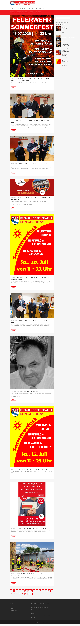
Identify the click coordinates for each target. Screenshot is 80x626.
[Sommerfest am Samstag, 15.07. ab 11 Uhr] (32, 436)
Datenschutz (12, 606)
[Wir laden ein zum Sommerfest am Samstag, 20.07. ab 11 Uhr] (32, 244)
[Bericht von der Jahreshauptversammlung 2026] (32, 106)
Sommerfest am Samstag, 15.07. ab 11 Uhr (32, 469)
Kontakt (11, 603)
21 (28, 593)
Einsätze (11, 608)
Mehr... (13, 87)
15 (11, 593)
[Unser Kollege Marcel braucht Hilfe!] (32, 504)
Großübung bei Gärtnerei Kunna (30, 573)
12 (45, 590)
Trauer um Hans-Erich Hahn (27, 391)
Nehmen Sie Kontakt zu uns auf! (62, 22)
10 (40, 590)
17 (17, 593)
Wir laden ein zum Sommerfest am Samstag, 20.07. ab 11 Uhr (65, 62)
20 (25, 593)
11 (42, 590)
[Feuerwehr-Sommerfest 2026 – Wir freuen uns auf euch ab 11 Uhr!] (32, 46)
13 (48, 590)
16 (14, 593)
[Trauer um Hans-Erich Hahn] (32, 362)
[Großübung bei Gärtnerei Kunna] (32, 557)
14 (51, 590)
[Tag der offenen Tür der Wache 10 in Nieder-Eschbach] (32, 187)
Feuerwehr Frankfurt (13, 610)
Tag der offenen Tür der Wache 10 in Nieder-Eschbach (65, 53)
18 (19, 593)
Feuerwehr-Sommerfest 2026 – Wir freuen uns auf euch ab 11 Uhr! (40, 604)
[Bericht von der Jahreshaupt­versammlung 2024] (32, 305)
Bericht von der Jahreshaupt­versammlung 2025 (65, 44)
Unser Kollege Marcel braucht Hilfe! (31, 528)
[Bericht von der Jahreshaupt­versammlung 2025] (32, 148)
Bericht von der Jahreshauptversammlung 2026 (69, 37)
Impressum (12, 605)
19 (22, 593)
